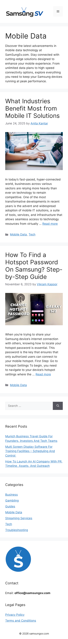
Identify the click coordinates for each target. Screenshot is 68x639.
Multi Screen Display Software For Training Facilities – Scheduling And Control (30, 451)
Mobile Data (18, 234)
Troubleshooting (16, 530)
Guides (10, 506)
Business (11, 494)
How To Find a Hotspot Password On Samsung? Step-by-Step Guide (33, 265)
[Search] (58, 406)
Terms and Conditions (20, 620)
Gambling (12, 500)
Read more (50, 223)
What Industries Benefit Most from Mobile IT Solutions (32, 108)
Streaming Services (18, 518)
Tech (32, 234)
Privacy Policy (14, 614)
